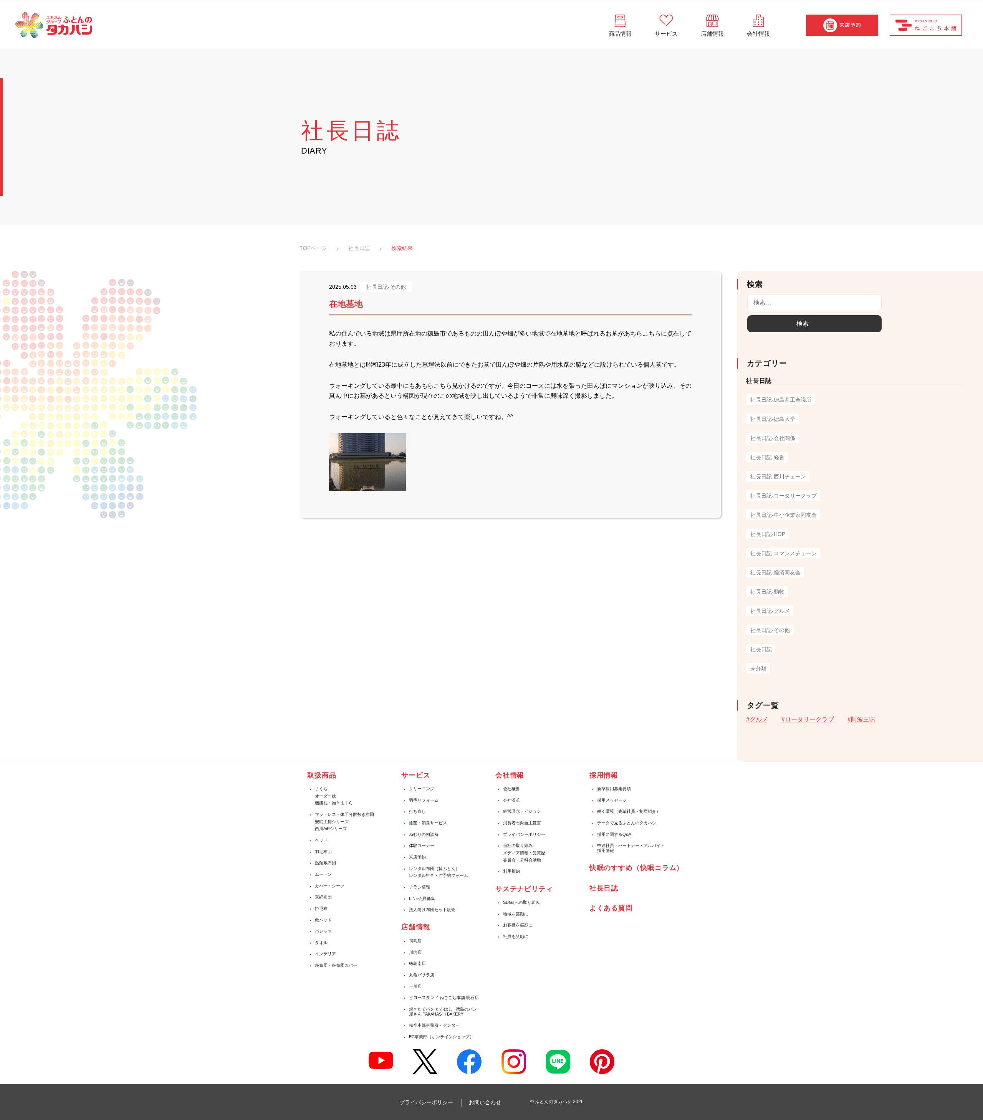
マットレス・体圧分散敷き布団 (344, 814)
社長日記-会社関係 (772, 438)
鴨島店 (415, 940)
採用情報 (604, 775)
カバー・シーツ (329, 885)
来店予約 (417, 857)
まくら (321, 788)
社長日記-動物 (767, 592)
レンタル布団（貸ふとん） (434, 868)
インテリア (325, 953)
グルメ (759, 719)
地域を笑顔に (515, 914)
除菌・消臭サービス (428, 823)
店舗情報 (415, 927)
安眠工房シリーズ (332, 821)
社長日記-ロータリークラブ (783, 496)
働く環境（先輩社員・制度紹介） (628, 811)
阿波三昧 (863, 719)
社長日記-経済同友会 (775, 572)
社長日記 (761, 649)
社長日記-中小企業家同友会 (783, 515)
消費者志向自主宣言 (522, 823)
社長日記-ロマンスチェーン (783, 553)
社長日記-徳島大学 (772, 419)
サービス (415, 775)
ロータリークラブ (809, 719)
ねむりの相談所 (424, 834)
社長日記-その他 (770, 630)
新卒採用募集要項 (614, 788)
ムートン (323, 874)
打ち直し (417, 811)
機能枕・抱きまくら (334, 803)
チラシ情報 (419, 887)
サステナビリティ (524, 889)
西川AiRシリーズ (331, 828)
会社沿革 (511, 800)
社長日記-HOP (767, 534)
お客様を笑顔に (518, 925)
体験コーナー (421, 845)
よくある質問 (611, 908)
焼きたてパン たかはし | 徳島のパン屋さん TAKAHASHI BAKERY (443, 1011)
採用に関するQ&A (614, 834)
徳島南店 (417, 963)
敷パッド (323, 920)
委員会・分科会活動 (522, 860)
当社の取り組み (518, 845)
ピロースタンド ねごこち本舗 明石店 (444, 997)
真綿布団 (323, 897)
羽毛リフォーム (424, 800)
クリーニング (421, 788)
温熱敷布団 (325, 862)
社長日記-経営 (767, 457)
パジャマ (323, 931)
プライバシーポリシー (524, 834)
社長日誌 (359, 248)
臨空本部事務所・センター (434, 1025)
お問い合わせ (485, 1102)
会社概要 (511, 788)
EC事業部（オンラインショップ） (441, 1036)
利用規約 (511, 871)
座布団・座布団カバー (336, 965)
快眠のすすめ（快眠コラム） (636, 868)
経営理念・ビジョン (522, 811)
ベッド (321, 840)
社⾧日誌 (604, 888)
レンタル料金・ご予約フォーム (438, 875)
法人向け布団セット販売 (432, 909)
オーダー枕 (325, 796)
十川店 (415, 986)
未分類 (758, 668)
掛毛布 (321, 908)
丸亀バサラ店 (421, 975)
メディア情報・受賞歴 (524, 852)
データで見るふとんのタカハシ (626, 823)
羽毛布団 (323, 851)
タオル (321, 942)
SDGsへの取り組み (521, 902)
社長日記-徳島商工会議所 (780, 400)
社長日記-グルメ (770, 611)
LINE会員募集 (422, 898)
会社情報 (510, 775)
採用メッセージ (612, 800)
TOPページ (313, 248)
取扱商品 (321, 775)
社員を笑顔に (515, 936)
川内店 (415, 952)
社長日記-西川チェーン (778, 476)
